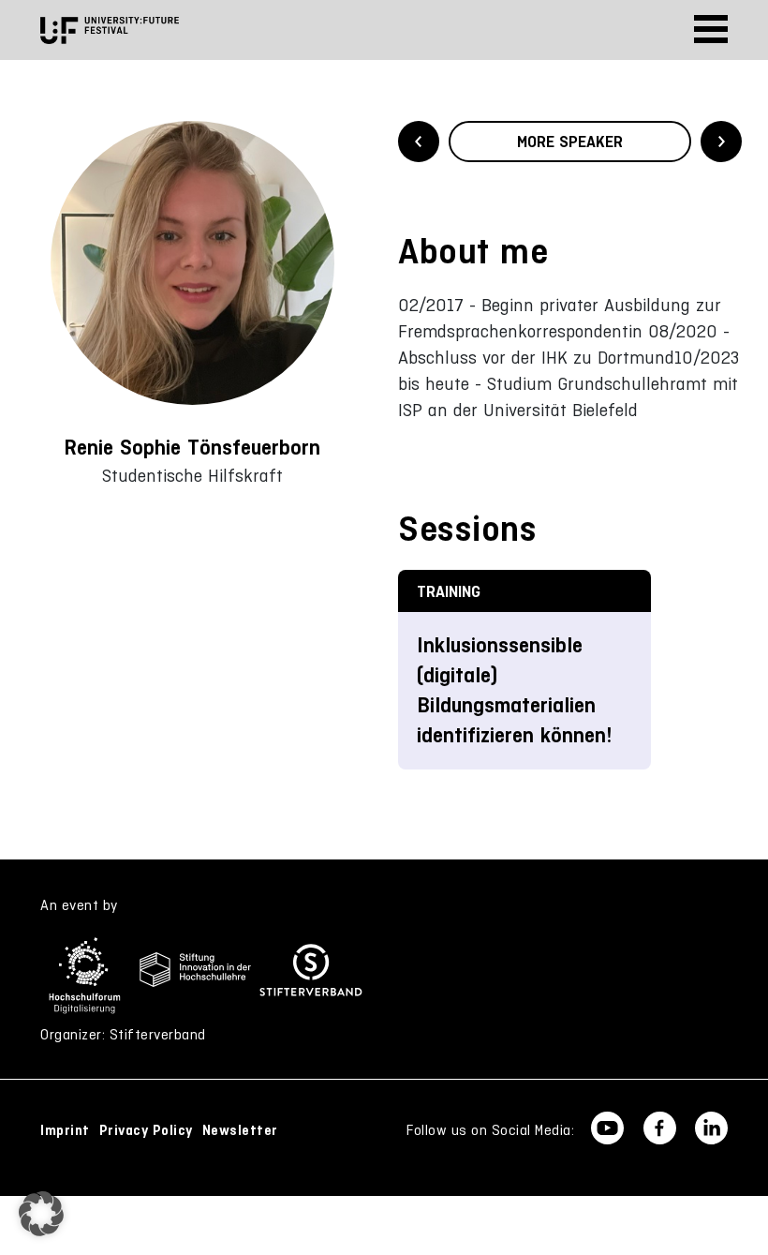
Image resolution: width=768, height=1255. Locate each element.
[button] (41, 1214)
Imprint (65, 1130)
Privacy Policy (146, 1130)
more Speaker (570, 141)
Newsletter (240, 1130)
